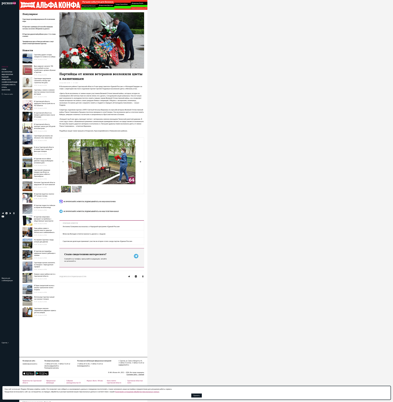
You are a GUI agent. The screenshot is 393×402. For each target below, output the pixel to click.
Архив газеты (6, 79)
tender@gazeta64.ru (83, 366)
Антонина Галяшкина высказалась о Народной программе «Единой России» (91, 226)
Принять (196, 395)
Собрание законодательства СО (73, 382)
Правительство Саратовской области (32, 382)
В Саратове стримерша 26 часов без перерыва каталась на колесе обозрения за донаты (38, 28)
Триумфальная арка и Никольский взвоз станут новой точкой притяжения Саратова (38, 42)
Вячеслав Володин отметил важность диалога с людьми (84, 234)
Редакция (5, 77)
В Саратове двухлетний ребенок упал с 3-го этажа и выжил (39, 35)
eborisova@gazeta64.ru (51, 366)
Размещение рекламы (51, 368)
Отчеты (4, 87)
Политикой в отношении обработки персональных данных (137, 391)
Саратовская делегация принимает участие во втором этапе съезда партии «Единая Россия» (97, 241)
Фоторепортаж (7, 72)
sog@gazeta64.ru (123, 365)
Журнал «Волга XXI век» (95, 381)
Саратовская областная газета (135, 382)
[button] (140, 161)
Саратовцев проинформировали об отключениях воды (39, 20)
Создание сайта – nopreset (135, 374)
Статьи (4, 69)
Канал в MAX (6, 90)
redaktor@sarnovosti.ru (30, 364)
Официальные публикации (50, 382)
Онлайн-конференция (9, 82)
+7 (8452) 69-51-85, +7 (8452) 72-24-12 (57, 364)
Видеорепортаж (7, 74)
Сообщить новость (8, 85)
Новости (5, 67)
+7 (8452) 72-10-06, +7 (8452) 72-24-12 (131, 363)
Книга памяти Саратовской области (114, 382)
